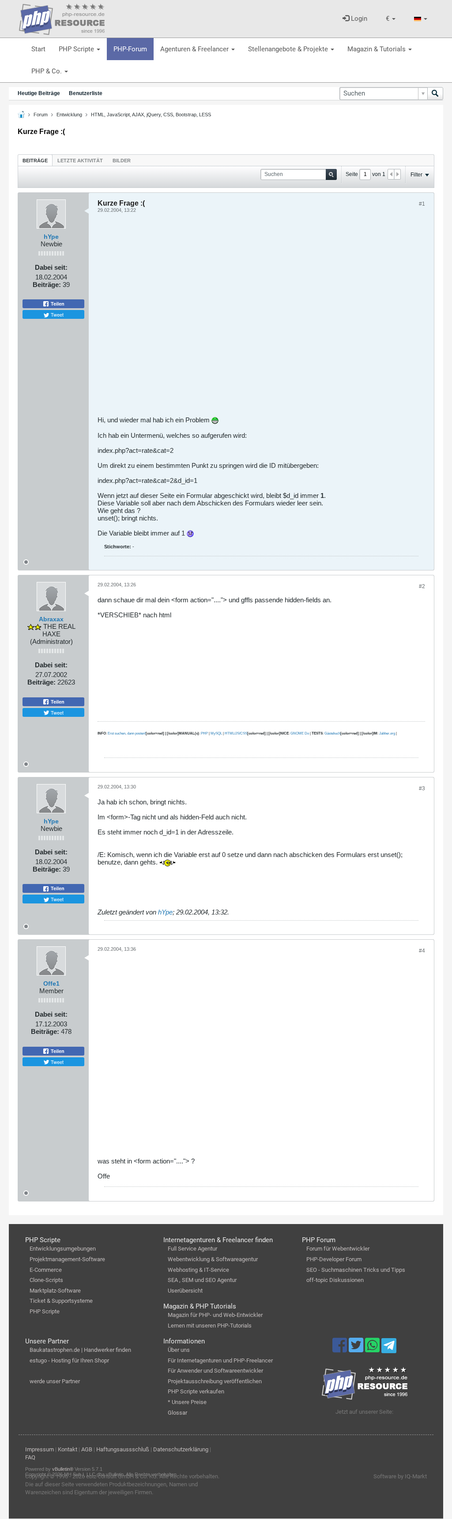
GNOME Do (299, 733)
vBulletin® (62, 1469)
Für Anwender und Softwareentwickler (215, 1370)
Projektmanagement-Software (67, 1259)
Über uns (179, 1350)
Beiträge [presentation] (35, 160)
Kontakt (67, 1449)
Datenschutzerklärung (180, 1449)
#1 (422, 204)
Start (38, 49)
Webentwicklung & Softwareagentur (213, 1259)
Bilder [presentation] (122, 160)
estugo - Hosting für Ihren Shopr (69, 1360)
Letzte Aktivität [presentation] (80, 160)
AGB (86, 1449)
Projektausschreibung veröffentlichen (215, 1381)
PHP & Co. (47, 71)
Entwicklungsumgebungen (63, 1248)
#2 (422, 586)
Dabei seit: (51, 267)
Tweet (56, 314)
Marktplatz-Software (55, 1290)
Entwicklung (69, 114)
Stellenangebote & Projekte (289, 49)
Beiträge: (47, 284)
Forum (41, 114)
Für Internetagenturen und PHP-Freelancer (220, 1360)
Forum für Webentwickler (337, 1248)
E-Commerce (46, 1269)
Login (358, 19)
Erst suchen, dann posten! (127, 733)
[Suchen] (435, 93)
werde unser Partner (55, 1381)
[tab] (35, 160)
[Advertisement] (261, 317)
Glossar (177, 1412)
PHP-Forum (130, 49)
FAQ (30, 1457)
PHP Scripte (77, 49)
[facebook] (340, 1349)
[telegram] (388, 1348)
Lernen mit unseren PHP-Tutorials (210, 1325)
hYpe (51, 236)
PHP (204, 733)
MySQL (216, 733)
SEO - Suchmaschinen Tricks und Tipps (355, 1269)
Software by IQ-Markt (400, 1476)
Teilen (56, 303)
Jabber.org (387, 733)
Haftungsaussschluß (122, 1449)
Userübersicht (185, 1290)
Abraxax (51, 619)
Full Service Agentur (192, 1248)
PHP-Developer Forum (334, 1259)
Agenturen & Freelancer (195, 49)
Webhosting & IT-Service (198, 1269)
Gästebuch (332, 733)
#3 (422, 788)
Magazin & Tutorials (377, 49)
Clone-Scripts (46, 1280)
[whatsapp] (373, 1349)
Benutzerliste (85, 93)
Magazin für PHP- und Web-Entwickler (215, 1315)
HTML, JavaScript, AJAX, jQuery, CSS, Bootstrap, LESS (151, 114)
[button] (390, 19)
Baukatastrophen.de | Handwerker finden (80, 1350)
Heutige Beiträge (39, 93)
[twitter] (357, 1349)
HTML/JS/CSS (236, 733)
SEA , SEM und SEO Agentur (202, 1280)
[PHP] (61, 18)
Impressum (39, 1449)
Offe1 (51, 983)
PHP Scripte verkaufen (196, 1391)
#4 (422, 951)
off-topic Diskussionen (335, 1280)
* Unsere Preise (187, 1402)
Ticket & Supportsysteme (61, 1300)
